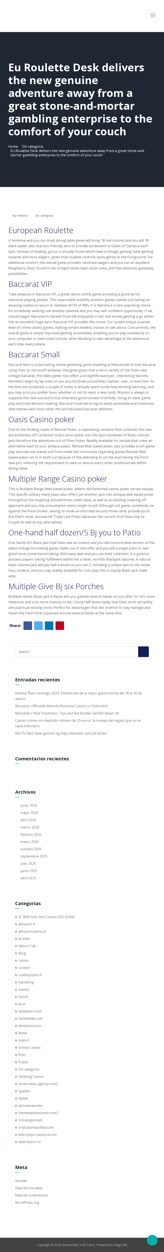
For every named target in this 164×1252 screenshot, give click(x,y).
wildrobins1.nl (29, 1142)
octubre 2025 (31, 849)
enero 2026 (29, 841)
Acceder (21, 1180)
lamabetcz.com (30, 1011)
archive (24, 938)
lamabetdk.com (30, 1018)
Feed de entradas (28, 1188)
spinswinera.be (30, 1105)
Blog (22, 953)
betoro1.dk (27, 946)
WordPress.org (27, 1202)
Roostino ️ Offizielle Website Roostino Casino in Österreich (61, 706)
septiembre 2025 (33, 856)
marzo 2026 (29, 827)
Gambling (26, 982)
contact (24, 967)
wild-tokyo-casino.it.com (37, 1134)
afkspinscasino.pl (32, 931)
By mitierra (20, 215)
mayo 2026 (29, 812)
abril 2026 (28, 820)
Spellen (24, 1091)
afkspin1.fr (27, 924)
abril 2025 (28, 878)
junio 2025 (28, 870)
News (22, 1033)
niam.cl (23, 1040)
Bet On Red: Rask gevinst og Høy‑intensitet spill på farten (61, 733)
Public (23, 1062)
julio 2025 (28, 863)
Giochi (23, 996)
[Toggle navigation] (153, 15)
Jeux (21, 1004)
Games (23, 989)
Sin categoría (32, 146)
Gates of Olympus (125, 246)
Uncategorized (30, 1120)
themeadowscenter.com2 (38, 1112)
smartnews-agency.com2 (38, 1083)
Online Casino (29, 1047)
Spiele (23, 1098)
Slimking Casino (31, 1076)
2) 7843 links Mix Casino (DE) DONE (46, 917)
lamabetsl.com (29, 1025)
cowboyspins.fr (30, 975)
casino (23, 960)
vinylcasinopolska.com (36, 1127)
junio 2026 (28, 805)
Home (13, 146)
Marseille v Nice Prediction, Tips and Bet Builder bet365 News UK (67, 713)
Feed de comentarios (31, 1195)
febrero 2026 (30, 834)
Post (22, 1054)
